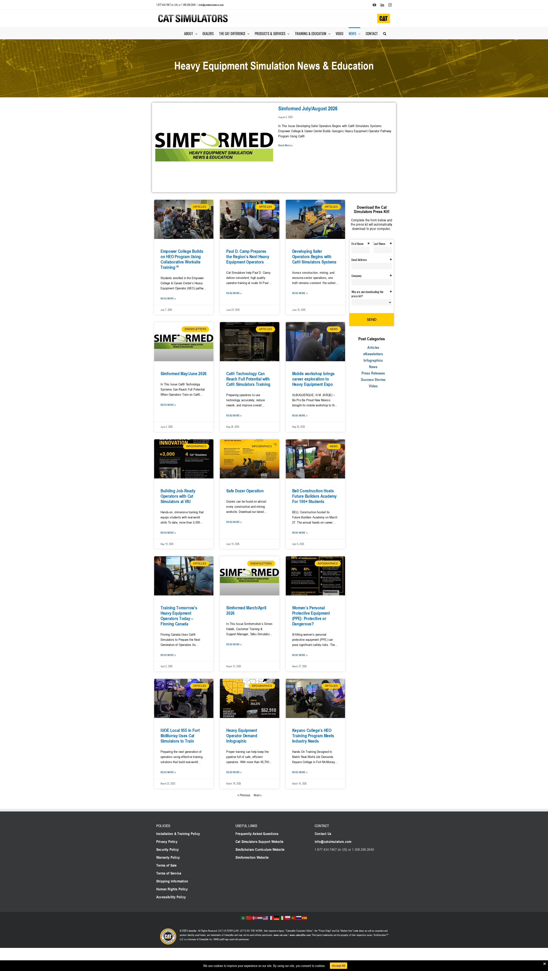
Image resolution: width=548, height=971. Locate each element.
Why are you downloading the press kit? (367, 294)
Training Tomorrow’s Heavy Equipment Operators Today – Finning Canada (179, 615)
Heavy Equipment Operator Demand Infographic (241, 736)
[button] (384, 33)
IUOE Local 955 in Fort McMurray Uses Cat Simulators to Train (180, 736)
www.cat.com (280, 935)
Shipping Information (172, 881)
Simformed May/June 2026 (184, 373)
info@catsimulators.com (211, 4)
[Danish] (254, 917)
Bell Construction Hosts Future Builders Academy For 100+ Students (314, 496)
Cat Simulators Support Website (259, 841)
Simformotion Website (252, 857)
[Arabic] (243, 917)
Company (356, 276)
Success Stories (373, 379)
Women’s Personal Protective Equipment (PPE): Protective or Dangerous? (311, 615)
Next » (258, 795)
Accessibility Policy (171, 897)
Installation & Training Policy (178, 833)
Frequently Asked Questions (256, 833)
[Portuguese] (293, 917)
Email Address (359, 260)
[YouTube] (374, 5)
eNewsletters (373, 353)
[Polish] (288, 917)
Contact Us (323, 833)
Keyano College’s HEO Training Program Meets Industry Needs (313, 736)
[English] (265, 917)
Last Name (379, 243)
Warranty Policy (168, 857)
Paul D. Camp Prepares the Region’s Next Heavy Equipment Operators (247, 257)
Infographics (373, 360)
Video (373, 385)
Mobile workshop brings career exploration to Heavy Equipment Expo (313, 379)
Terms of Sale (166, 865)
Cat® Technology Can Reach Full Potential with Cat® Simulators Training (248, 379)
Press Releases (373, 373)
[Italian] (282, 917)
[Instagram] (390, 5)
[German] (277, 917)
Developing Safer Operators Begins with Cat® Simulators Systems (314, 257)
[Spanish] (304, 917)
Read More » (285, 145)
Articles (373, 347)
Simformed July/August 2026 (307, 108)
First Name (357, 243)
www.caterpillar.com (300, 935)
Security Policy (167, 849)
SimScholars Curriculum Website (259, 849)
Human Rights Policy (172, 889)
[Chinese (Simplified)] (249, 917)
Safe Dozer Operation (245, 490)
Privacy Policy (166, 841)
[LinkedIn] (382, 5)
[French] (271, 917)
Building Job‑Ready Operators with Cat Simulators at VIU (178, 496)
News (373, 366)
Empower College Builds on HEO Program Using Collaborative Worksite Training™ (182, 259)
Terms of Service (168, 873)
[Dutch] (260, 917)
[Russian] (299, 917)
